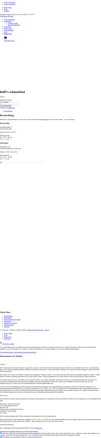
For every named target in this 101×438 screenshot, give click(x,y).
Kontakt (6, 11)
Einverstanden (4, 352)
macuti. (47, 330)
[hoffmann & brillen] (7, 16)
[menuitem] (52, 7)
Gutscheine (7, 321)
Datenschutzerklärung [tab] (7, 424)
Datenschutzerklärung (29, 352)
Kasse (6, 9)
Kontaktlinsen (8, 316)
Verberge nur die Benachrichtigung (27, 431)
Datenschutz (38, 428)
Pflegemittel (7, 318)
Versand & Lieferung (10, 323)
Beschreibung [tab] (8, 111)
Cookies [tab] (2, 364)
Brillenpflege (11, 108)
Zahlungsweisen (9, 325)
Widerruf (6, 327)
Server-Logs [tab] (4, 395)
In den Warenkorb (6, 106)
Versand (5, 102)
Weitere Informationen (16, 352)
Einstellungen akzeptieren (8, 431)
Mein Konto (8, 7)
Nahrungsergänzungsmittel (12, 319)
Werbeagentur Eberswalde (35, 330)
